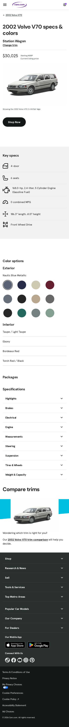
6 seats (15, 178)
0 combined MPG (21, 202)
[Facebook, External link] (13, 660)
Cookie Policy (9, 699)
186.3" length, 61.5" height (26, 214)
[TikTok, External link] (7, 660)
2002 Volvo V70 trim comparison (28, 539)
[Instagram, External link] (25, 660)
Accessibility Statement (14, 705)
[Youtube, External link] (19, 660)
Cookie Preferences (12, 692)
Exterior (9, 268)
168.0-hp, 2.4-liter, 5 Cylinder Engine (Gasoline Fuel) (34, 190)
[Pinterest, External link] (32, 660)
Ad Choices (8, 711)
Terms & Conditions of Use (16, 672)
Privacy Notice (9, 678)
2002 (14, 15)
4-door (15, 166)
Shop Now (14, 122)
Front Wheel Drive (21, 224)
